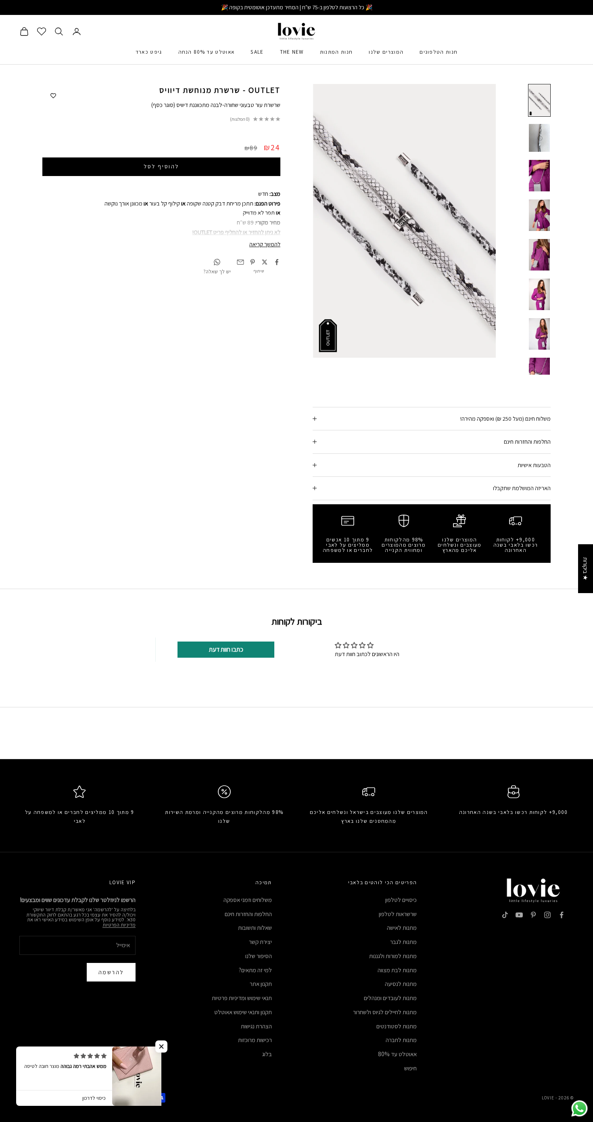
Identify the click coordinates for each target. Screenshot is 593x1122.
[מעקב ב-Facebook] (562, 915)
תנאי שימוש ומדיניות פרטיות (242, 998)
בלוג (267, 1054)
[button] (161, 1046)
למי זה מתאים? (255, 970)
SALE (257, 51)
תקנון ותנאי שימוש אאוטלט (243, 1012)
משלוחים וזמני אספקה (247, 900)
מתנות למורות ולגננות (393, 956)
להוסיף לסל (161, 166)
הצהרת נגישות (256, 1026)
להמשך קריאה (264, 244)
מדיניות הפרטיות (119, 924)
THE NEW (292, 51)
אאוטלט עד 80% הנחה (206, 51)
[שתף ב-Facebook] (276, 262)
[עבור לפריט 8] (539, 373)
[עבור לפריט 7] (539, 333)
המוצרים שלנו (386, 51)
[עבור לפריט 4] (539, 215)
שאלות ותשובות (255, 927)
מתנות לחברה (401, 1040)
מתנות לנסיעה (401, 984)
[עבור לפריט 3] (539, 175)
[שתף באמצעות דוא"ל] (240, 262)
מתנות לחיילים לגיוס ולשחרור (385, 1012)
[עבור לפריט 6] (539, 294)
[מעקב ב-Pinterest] (533, 915)
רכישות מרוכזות (255, 1040)
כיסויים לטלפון (401, 900)
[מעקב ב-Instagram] (547, 915)
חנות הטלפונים (438, 51)
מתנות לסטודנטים (396, 1026)
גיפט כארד (149, 51)
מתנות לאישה (402, 927)
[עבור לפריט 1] (539, 100)
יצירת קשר (260, 942)
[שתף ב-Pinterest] (252, 262)
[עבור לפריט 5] (539, 254)
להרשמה (111, 972)
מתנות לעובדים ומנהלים (390, 998)
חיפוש (410, 1068)
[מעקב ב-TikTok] (505, 915)
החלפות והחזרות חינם (248, 914)
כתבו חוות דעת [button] (226, 649)
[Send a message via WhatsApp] (579, 1108)
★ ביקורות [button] (585, 568)
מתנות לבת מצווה (397, 970)
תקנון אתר (261, 984)
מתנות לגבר (403, 942)
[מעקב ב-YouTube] (519, 915)
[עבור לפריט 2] (539, 138)
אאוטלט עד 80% (397, 1054)
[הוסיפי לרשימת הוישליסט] (53, 96)
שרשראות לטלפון (398, 914)
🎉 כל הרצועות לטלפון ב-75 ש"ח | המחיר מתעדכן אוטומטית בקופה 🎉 (296, 7)
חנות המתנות (336, 51)
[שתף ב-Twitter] (264, 262)
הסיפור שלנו (258, 956)
